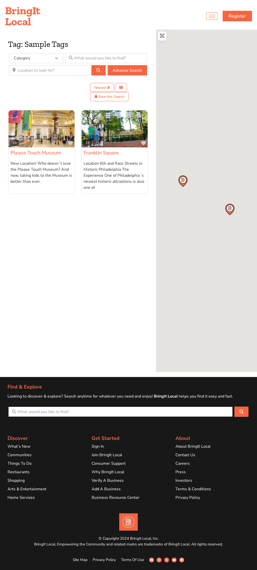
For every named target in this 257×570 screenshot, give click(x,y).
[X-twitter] (166, 559)
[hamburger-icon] (212, 16)
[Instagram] (159, 559)
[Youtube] (174, 559)
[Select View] (121, 87)
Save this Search (110, 96)
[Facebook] (151, 559)
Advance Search (127, 70)
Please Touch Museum (36, 152)
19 (15, 142)
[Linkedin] (181, 559)
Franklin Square (101, 152)
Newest (100, 87)
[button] (229, 209)
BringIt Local (22, 16)
